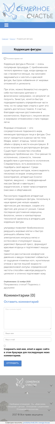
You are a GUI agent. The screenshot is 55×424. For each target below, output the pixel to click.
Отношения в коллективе (27, 409)
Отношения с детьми (15, 407)
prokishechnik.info (30, 423)
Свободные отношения (20, 404)
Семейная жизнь (38, 404)
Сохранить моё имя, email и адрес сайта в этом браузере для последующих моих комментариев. (27, 352)
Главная (5, 39)
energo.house (44, 423)
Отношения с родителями (37, 407)
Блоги (12, 39)
